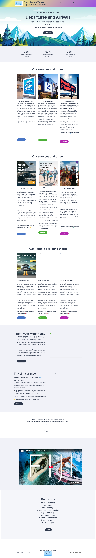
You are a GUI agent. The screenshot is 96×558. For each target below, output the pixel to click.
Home (52, 2)
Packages (62, 2)
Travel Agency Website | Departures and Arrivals (35, 3)
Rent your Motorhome (30, 333)
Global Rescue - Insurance (48, 188)
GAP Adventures (69, 188)
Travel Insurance (25, 373)
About (56, 2)
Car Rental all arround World (48, 248)
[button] (65, 2)
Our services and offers (48, 69)
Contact (52, 4)
